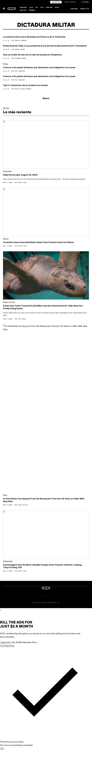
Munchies (49, 7)
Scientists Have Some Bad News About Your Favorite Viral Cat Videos (38, 242)
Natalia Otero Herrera (23, 89)
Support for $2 (5, 642)
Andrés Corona (20, 49)
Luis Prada (22, 319)
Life (36, 7)
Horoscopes (7, 171)
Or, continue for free (7, 646)
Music (57, 7)
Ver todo (6, 108)
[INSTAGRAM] (43, 596)
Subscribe (74, 8)
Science (6, 239)
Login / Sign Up (70, 2)
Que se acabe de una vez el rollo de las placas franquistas (32, 55)
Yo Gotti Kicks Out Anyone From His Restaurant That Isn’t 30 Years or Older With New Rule (43, 500)
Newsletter (84, 8)
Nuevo (46, 98)
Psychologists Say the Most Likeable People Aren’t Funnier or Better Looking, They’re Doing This (42, 566)
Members (32, 10)
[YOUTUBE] (52, 596)
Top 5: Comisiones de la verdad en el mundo (25, 85)
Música (5, 64)
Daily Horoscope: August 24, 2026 (20, 175)
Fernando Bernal (20, 58)
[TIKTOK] (48, 596)
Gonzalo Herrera (20, 40)
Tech (42, 7)
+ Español (85, 2)
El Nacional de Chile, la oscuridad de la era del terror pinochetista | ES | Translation (45, 46)
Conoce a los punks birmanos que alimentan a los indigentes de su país (39, 68)
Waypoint (23, 10)
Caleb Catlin (22, 505)
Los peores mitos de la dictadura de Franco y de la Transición (34, 37)
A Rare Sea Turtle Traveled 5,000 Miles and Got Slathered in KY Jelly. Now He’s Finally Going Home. (43, 307)
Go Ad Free (56, 2)
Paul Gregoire (20, 71)
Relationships (8, 561)
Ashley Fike (22, 182)
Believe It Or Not (9, 302)
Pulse (31, 7)
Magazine (23, 7)
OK (2, 749)
